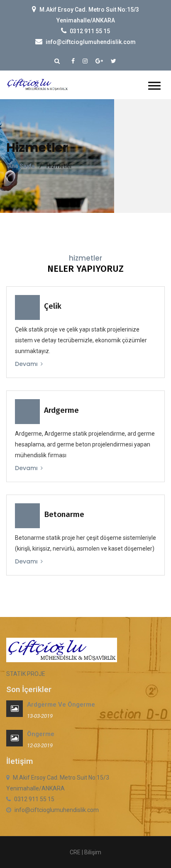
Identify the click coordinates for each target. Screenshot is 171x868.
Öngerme (40, 734)
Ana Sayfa (21, 166)
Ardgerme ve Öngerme (61, 704)
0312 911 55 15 (90, 31)
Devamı (27, 364)
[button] (154, 86)
